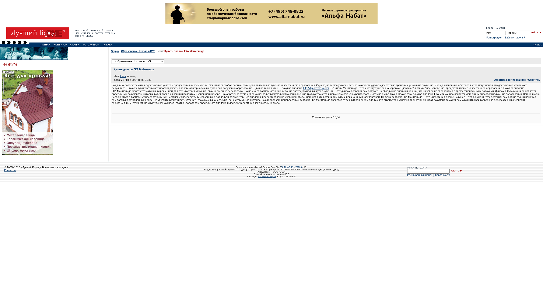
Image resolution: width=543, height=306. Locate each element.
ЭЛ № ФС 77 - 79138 (291, 167)
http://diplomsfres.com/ (316, 88)
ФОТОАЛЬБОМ (91, 44)
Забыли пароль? (515, 37)
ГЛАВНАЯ (45, 44)
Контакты (10, 170)
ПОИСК (537, 44)
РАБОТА (107, 44)
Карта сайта (442, 175)
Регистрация (494, 37)
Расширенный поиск (419, 175)
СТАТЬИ (74, 44)
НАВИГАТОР (60, 44)
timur (123, 76)
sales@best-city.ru (267, 176)
